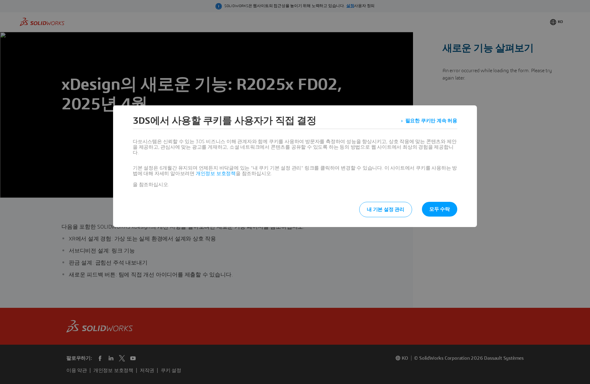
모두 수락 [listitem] (439, 209)
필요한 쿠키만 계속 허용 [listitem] (431, 120)
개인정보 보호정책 (216, 173)
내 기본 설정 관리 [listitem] (385, 209)
